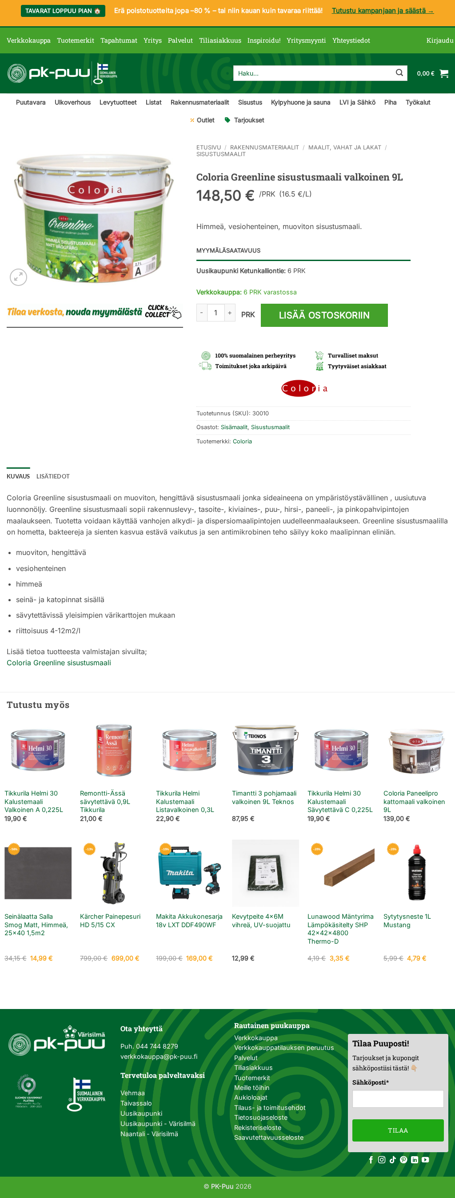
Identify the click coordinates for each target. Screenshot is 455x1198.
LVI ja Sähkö (357, 102)
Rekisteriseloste (257, 1127)
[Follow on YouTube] (425, 1160)
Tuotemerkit (75, 40)
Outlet (206, 120)
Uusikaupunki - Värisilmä (158, 1123)
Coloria (242, 441)
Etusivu (208, 147)
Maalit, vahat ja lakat (344, 147)
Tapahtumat (118, 40)
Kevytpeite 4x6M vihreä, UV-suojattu (261, 921)
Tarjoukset (249, 120)
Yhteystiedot (351, 40)
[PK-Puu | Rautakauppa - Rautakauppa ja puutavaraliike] (62, 73)
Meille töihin (252, 1087)
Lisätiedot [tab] (53, 476)
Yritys (153, 40)
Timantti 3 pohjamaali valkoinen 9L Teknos (264, 797)
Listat (154, 102)
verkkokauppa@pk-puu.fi (158, 1056)
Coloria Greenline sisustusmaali (59, 662)
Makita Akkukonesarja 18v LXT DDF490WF (189, 921)
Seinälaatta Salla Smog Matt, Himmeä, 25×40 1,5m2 (36, 925)
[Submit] (399, 73)
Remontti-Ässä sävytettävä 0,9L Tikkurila (105, 801)
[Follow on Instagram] (381, 1160)
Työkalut (418, 102)
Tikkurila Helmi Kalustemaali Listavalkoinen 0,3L (185, 801)
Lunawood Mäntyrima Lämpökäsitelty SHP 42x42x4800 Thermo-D (340, 929)
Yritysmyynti (306, 40)
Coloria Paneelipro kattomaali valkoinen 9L (414, 801)
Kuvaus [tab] (18, 476)
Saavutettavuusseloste (268, 1137)
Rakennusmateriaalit (200, 102)
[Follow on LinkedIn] (414, 1160)
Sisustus (250, 102)
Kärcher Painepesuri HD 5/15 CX (110, 921)
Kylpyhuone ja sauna (301, 102)
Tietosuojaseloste (260, 1117)
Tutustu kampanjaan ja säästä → (383, 10)
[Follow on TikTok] (392, 1160)
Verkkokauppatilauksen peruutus (284, 1047)
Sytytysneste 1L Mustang (407, 921)
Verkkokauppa (29, 40)
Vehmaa (132, 1093)
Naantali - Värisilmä (149, 1134)
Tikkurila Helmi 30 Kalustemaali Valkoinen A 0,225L (33, 801)
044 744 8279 (156, 1046)
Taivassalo (136, 1103)
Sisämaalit (234, 427)
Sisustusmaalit (221, 154)
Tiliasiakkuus (220, 40)
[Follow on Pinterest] (403, 1160)
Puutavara (31, 102)
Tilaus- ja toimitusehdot (270, 1107)
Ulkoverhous (73, 102)
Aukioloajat (250, 1097)
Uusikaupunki (141, 1113)
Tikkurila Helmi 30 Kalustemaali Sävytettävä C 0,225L (340, 801)
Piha (390, 102)
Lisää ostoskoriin (324, 315)
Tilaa (398, 1130)
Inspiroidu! (263, 40)
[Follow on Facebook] (371, 1160)
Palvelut (180, 40)
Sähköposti (370, 1082)
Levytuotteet (118, 102)
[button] (440, 40)
